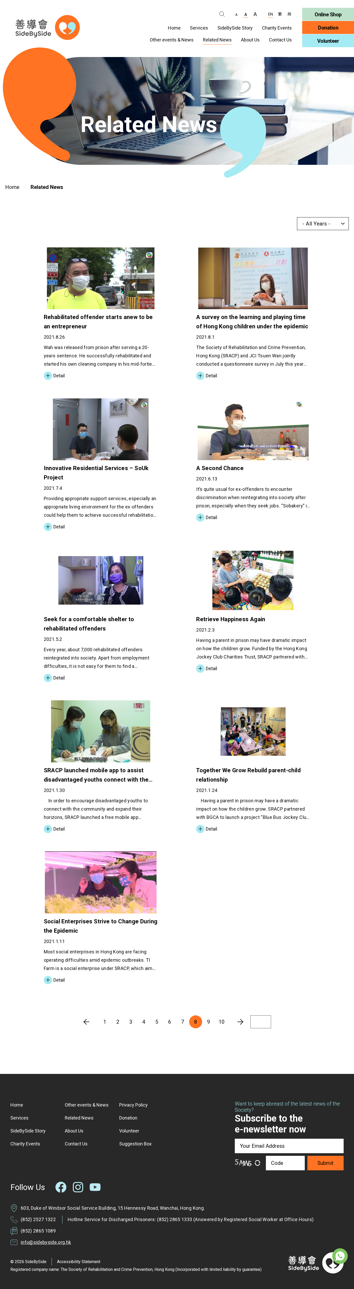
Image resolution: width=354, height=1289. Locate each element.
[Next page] (240, 1021)
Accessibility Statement (78, 1261)
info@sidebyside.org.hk (46, 1242)
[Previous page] (86, 1021)
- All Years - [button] (316, 224)
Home (12, 187)
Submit (325, 1163)
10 (221, 1022)
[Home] (48, 27)
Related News (47, 187)
